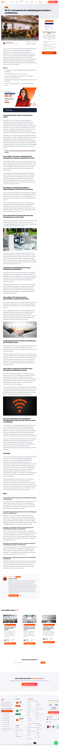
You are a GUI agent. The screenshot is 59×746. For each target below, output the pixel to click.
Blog (36, 1)
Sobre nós (17, 727)
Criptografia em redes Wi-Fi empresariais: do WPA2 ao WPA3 (48, 628)
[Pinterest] (50, 722)
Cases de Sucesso (18, 729)
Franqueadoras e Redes (31, 710)
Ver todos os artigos (13, 595)
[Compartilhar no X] (33, 44)
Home (12, 1)
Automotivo (29, 704)
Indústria (28, 714)
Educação (37, 706)
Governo (37, 710)
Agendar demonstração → (29, 684)
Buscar (43, 662)
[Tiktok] (47, 722)
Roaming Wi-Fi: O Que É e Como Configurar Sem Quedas (29, 628)
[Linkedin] (53, 719)
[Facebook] (56, 719)
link (22, 486)
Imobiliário (37, 712)
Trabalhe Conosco (18, 736)
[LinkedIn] (20, 596)
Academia (28, 702)
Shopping (37, 716)
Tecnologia (37, 718)
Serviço (28, 737)
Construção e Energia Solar (31, 727)
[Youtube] (47, 719)
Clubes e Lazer (29, 706)
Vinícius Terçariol (9, 42)
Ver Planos (18, 714)
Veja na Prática (52, 1)
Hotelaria (28, 712)
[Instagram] (50, 719)
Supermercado (29, 718)
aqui (14, 482)
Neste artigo (9, 110)
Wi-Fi (6, 7)
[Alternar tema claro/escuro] (46, 2)
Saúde (28, 716)
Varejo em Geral (29, 720)
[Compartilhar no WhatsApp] (28, 44)
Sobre (17, 1)
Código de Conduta (46, 744)
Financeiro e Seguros (40, 729)
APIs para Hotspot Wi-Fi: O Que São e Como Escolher (10, 628)
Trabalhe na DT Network (38, 744)
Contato (31, 1)
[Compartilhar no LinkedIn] (30, 44)
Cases (27, 1)
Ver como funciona (48, 52)
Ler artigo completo (8, 643)
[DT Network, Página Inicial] (5, 2)
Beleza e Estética (38, 704)
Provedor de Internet (39, 714)
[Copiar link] (35, 44)
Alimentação (37, 702)
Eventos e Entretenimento (40, 708)
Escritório (28, 708)
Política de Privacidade (54, 744)
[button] (20, 97)
